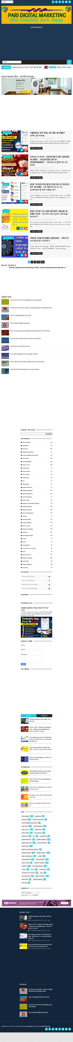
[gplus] (63, 1)
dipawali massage (28, 452)
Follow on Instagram (29, 588)
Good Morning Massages (30, 455)
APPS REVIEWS (7, 133)
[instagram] (56, 1029)
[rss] (59, 1029)
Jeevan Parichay (27, 487)
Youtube (25, 567)
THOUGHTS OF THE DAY (29, 548)
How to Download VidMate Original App (20, 323)
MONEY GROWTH (27, 510)
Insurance (26, 484)
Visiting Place (27, 554)
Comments (44, 716)
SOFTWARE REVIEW (28, 535)
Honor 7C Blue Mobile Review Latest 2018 (20, 315)
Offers (25, 516)
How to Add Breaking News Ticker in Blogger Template (24, 354)
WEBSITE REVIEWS (27, 558)
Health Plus (26, 465)
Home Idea (26, 477)
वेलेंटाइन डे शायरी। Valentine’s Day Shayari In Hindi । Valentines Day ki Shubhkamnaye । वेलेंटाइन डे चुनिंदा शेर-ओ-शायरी (49, 160)
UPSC (24, 551)
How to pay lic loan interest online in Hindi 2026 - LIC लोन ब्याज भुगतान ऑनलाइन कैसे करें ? (49, 214)
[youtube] (56, 1)
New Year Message (28, 513)
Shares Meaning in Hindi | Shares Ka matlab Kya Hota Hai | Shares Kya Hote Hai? (40, 772)
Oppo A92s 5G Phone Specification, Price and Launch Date (24, 369)
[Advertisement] (36, 44)
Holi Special (26, 474)
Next (42, 262)
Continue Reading (36, 148)
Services (6, 184)
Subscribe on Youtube (29, 584)
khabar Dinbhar (27, 490)
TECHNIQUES (26, 545)
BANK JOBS (25, 445)
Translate (35, 895)
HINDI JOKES (26, 468)
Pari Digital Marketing (44, 1026)
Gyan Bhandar (27, 461)
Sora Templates (29, 1026)
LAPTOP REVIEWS (27, 497)
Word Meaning (8, 238)
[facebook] (53, 1)
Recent (28, 716)
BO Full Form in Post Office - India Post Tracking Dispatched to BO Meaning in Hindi (31, 308)
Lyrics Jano (26, 500)
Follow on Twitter (28, 576)
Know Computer (28, 493)
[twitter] (59, 1)
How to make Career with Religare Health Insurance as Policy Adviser (27, 362)
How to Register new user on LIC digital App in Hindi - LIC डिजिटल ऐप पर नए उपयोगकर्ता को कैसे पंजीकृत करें (50, 187)
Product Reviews (28, 529)
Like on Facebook (28, 580)
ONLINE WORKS (27, 519)
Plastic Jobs (26, 526)
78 (38, 262)
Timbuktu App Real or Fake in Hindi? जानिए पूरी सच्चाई (47, 134)
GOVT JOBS (26, 458)
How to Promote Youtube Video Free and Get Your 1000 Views (25, 338)
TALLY (24, 542)
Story (24, 538)
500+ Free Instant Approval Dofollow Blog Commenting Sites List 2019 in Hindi (30, 331)
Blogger (25, 449)
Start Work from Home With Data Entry (20, 346)
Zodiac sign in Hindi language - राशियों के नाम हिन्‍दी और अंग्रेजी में (49, 239)
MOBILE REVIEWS (27, 506)
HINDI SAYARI (38, 67)
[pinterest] (69, 1)
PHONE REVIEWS (27, 522)
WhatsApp (26, 561)
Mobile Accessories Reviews (31, 503)
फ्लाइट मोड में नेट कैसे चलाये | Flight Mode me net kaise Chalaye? (26, 300)
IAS (23, 481)
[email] (66, 1)
